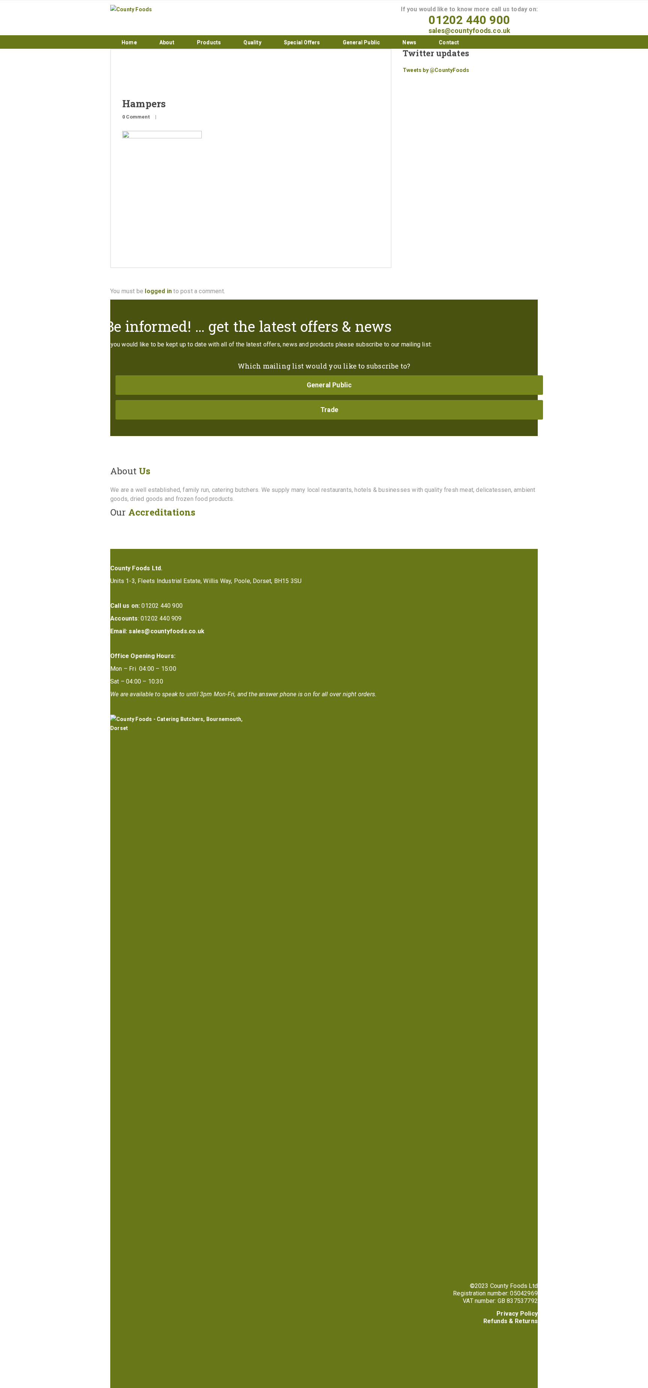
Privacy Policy (517, 1313)
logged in (158, 291)
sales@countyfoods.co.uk (469, 30)
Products (209, 42)
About (166, 42)
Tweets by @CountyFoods (436, 70)
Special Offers (302, 42)
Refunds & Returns (510, 1321)
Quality (252, 42)
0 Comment (136, 117)
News (409, 42)
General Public (361, 42)
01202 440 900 (469, 20)
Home (129, 42)
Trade (329, 410)
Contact (449, 42)
